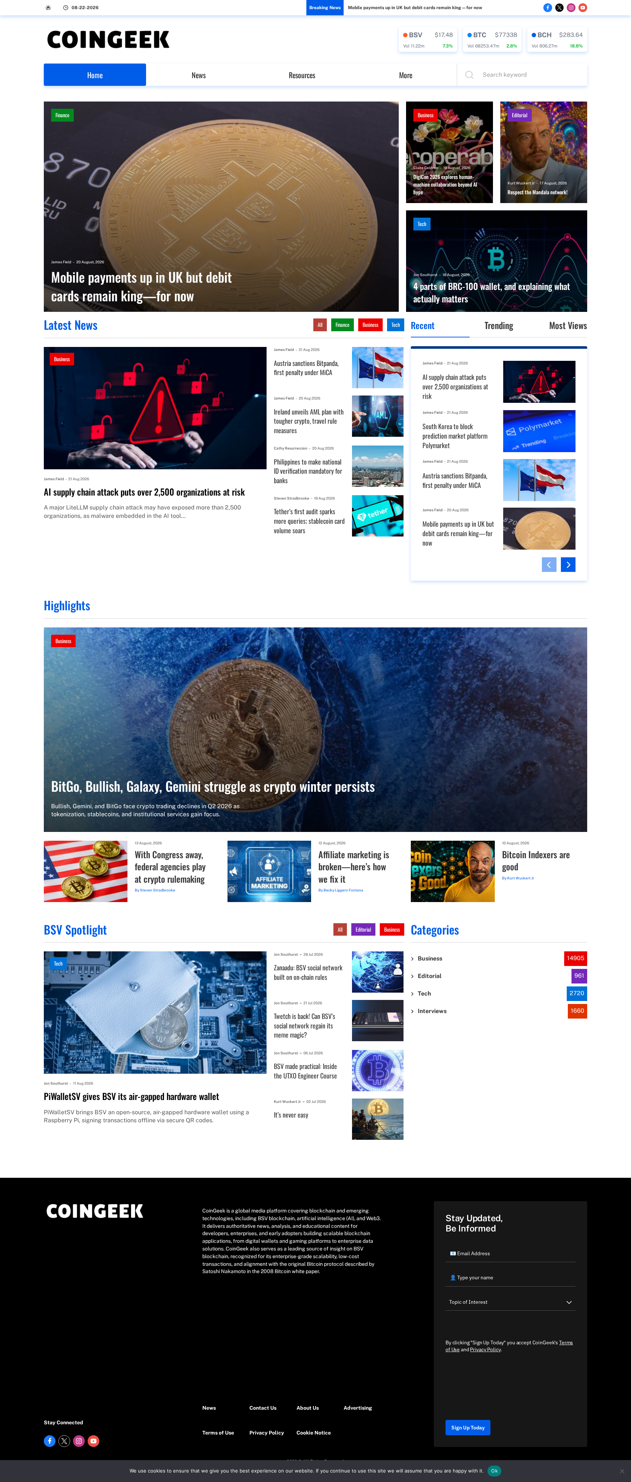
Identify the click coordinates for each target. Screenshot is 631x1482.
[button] (549, 564)
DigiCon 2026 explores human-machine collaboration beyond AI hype (445, 184)
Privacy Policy (266, 1433)
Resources (302, 74)
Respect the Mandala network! (537, 192)
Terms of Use (218, 1433)
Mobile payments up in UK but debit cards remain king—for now (415, 7)
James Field (61, 262)
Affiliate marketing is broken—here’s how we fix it (353, 866)
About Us (308, 1408)
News (199, 74)
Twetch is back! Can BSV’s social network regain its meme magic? (304, 1025)
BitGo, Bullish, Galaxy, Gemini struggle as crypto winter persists (213, 785)
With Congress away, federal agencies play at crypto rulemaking (170, 866)
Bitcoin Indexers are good (536, 860)
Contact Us (262, 1408)
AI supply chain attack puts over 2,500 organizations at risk (144, 492)
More (405, 74)
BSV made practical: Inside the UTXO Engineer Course (305, 1071)
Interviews (432, 1011)
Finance (62, 115)
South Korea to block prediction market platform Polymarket (454, 436)
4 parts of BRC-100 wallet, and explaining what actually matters (491, 292)
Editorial (519, 115)
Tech (422, 224)
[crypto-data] (428, 39)
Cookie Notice (314, 1433)
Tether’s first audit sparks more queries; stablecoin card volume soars (309, 521)
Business (425, 115)
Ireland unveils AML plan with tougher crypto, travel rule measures (309, 421)
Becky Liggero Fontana (343, 890)
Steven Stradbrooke (291, 498)
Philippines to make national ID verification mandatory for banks (308, 471)
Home (95, 74)
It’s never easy (291, 1114)
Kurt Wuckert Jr (521, 183)
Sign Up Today (468, 1427)
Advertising (358, 1408)
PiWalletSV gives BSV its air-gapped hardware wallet (131, 1096)
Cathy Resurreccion (290, 448)
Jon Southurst (425, 274)
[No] (622, 1471)
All (320, 324)
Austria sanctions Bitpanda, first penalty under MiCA (306, 368)
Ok (494, 1471)
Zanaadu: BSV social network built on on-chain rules (308, 972)
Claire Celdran (425, 167)
